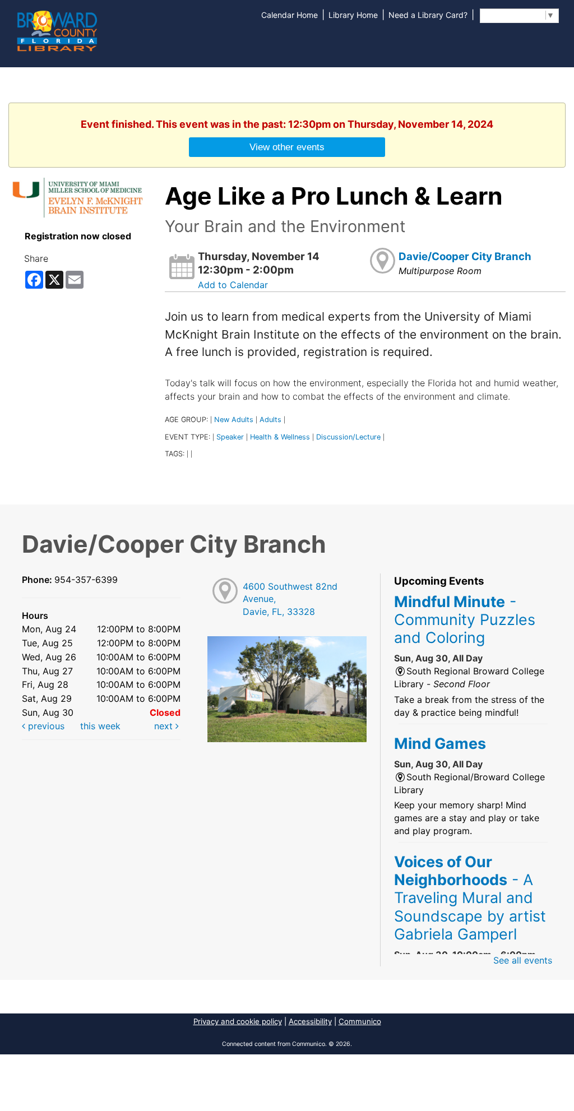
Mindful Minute (464, 619)
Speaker (230, 437)
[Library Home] (56, 29)
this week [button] (100, 726)
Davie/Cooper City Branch (465, 256)
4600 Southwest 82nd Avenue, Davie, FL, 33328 (290, 599)
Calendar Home (289, 15)
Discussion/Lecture (348, 437)
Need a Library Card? (427, 15)
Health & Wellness (280, 437)
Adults (270, 419)
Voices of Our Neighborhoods (470, 898)
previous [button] (44, 726)
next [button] (164, 726)
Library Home (353, 15)
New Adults (233, 419)
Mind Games (440, 743)
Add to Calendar (233, 284)
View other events (287, 146)
